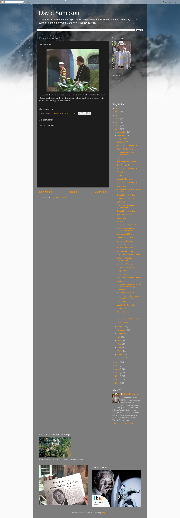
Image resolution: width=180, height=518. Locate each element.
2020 (117, 119)
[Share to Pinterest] (89, 113)
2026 (117, 108)
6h (118, 315)
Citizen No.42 (122, 322)
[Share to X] (84, 113)
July (119, 337)
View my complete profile (122, 423)
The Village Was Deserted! (128, 162)
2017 (117, 129)
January (121, 358)
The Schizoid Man (124, 234)
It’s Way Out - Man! (125, 248)
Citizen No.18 (122, 274)
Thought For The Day (126, 195)
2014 (117, 369)
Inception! (121, 158)
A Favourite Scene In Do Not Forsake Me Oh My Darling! (129, 287)
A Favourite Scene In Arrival (128, 225)
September (122, 330)
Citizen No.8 (122, 244)
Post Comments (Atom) (60, 197)
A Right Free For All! (125, 251)
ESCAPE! (121, 202)
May (119, 344)
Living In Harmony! (125, 179)
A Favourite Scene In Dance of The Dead (128, 190)
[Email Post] (75, 113)
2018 (117, 126)
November (122, 136)
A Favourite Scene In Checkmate (125, 154)
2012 (117, 376)
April (119, 347)
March (120, 351)
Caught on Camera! (125, 237)
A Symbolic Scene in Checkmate (125, 206)
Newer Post (45, 191)
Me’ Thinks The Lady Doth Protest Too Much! (128, 297)
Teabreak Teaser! (124, 214)
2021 (117, 115)
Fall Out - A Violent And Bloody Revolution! (126, 229)
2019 (117, 122)
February (121, 354)
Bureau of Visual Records (127, 267)
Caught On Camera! (125, 198)
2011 (117, 380)
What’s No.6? (122, 142)
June (119, 340)
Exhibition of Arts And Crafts (128, 146)
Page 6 (120, 172)
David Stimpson (59, 12)
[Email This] (79, 113)
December (122, 132)
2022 (117, 112)
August (120, 334)
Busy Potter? (122, 301)
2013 (117, 373)
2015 (117, 366)
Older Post (100, 191)
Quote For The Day (125, 149)
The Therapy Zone (125, 165)
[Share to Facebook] (87, 113)
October (121, 327)
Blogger (105, 513)
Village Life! (122, 139)
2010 (117, 383)
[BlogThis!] (82, 113)
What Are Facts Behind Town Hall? (126, 259)
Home (73, 191)
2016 (117, 362)
